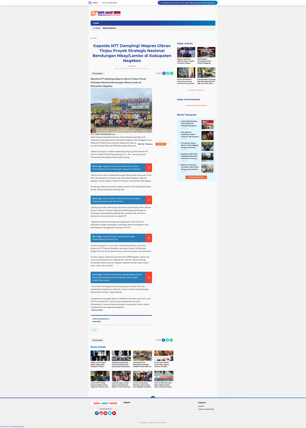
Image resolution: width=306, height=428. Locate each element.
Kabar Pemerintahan (188, 99)
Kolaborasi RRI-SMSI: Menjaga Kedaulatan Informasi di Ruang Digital (189, 156)
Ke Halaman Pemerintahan (196, 105)
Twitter (111, 416)
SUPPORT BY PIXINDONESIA (12, 427)
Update (161, 144)
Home (95, 3)
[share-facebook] (164, 73)
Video (97, 28)
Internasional (110, 28)
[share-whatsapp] (171, 73)
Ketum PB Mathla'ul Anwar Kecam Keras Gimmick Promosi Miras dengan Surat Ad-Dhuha (186, 81)
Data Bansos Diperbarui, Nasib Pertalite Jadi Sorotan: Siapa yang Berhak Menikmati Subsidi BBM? (190, 134)
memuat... (97, 321)
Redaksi (201, 406)
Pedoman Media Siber (206, 409)
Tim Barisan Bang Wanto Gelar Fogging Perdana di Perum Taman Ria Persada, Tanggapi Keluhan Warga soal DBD (189, 145)
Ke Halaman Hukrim (195, 90)
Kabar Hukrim (185, 43)
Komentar (98, 73)
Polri (94, 330)
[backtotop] (153, 398)
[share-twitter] (167, 73)
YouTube (115, 416)
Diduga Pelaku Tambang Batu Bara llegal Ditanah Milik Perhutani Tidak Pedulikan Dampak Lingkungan (206, 81)
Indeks (96, 23)
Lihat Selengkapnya (196, 177)
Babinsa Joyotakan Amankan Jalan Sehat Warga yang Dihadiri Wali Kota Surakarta (190, 167)
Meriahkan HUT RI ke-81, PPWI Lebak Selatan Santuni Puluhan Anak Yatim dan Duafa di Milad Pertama (188, 3)
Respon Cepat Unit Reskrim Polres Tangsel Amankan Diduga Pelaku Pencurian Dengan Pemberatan (185, 61)
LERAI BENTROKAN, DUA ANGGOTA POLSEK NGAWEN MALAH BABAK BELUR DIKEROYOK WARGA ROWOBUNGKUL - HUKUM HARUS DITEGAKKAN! (190, 123)
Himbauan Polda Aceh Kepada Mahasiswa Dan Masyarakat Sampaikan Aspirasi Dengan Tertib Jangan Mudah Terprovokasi (116, 277)
